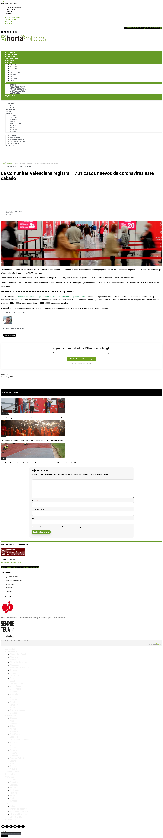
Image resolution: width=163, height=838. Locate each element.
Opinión (13, 85)
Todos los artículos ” (10, 335)
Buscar (7, 97)
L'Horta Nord (5, 413)
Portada (3, 163)
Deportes (13, 67)
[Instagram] (5, 32)
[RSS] (8, 32)
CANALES (9, 777)
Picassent (14, 755)
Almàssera (14, 665)
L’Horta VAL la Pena (17, 91)
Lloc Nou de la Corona (19, 739)
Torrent (3, 458)
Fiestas (12, 71)
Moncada (14, 694)
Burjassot (14, 670)
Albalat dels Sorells (18, 654)
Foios (12, 678)
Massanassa (15, 745)
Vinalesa (13, 713)
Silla (12, 763)
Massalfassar (16, 686)
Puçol (12, 702)
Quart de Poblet (17, 758)
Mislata (13, 747)
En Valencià (10, 95)
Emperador (14, 675)
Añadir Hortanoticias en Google (81, 359)
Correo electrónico (38, 509)
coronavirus (11, 313)
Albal (12, 721)
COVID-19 (21, 313)
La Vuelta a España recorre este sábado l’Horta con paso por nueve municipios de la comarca (35, 418)
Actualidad (10, 52)
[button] (81, 186)
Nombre (35, 501)
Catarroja (14, 737)
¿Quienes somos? (11, 10)
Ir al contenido (6, 2)
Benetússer (15, 734)
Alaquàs (13, 718)
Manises (13, 742)
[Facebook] (2, 32)
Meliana (13, 691)
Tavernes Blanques (18, 710)
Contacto (9, 14)
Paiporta (13, 750)
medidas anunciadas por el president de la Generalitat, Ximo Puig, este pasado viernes (51, 297)
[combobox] (11, 833)
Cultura (13, 65)
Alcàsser (14, 723)
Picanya (13, 753)
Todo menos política (18, 89)
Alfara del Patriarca (18, 662)
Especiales (9, 60)
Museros (13, 697)
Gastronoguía (15, 73)
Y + (6, 83)
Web (33, 518)
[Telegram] (11, 32)
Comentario (36, 478)
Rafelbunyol (15, 705)
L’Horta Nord (11, 54)
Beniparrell (15, 731)
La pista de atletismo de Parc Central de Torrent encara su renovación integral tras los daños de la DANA (39, 463)
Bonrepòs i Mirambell (19, 667)
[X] (13, 32)
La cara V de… (15, 93)
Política (13, 75)
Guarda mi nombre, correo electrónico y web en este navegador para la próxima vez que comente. (65, 527)
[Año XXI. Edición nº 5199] (13, 8)
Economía (13, 69)
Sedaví (13, 761)
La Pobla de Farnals (18, 683)
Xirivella (13, 769)
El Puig (13, 673)
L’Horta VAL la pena (18, 814)
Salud (12, 77)
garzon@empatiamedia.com (11, 562)
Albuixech (14, 659)
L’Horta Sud (10, 56)
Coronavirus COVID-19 (23, 167)
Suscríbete (9, 12)
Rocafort (14, 707)
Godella (13, 681)
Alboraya (14, 657)
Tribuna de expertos (17, 87)
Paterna (4, 436)
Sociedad (13, 79)
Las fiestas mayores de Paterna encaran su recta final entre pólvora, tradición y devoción (33, 440)
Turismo (13, 81)
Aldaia (12, 726)
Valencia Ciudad (12, 58)
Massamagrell (16, 689)
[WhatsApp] (16, 32)
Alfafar (13, 729)
